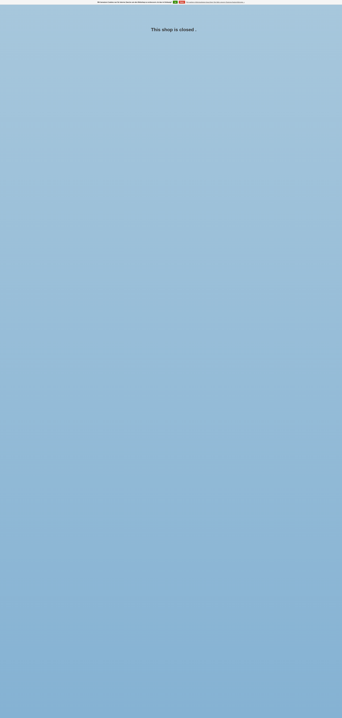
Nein (182, 2)
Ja (175, 2)
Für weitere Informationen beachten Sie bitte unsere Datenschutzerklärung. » (215, 2)
